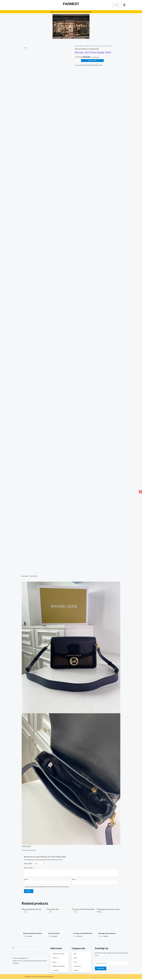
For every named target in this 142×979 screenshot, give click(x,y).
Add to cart (92, 60)
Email (74, 879)
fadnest (71, 4)
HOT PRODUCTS (84, 49)
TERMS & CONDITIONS (58, 966)
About (75, 958)
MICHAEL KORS (87, 46)
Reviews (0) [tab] (33, 576)
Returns (54, 962)
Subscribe (100, 968)
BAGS (80, 46)
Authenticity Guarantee (58, 953)
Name (26, 879)
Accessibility (55, 970)
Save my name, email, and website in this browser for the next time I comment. (47, 886)
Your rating (28, 863)
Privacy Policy (77, 966)
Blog (75, 953)
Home (76, 46)
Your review (28, 868)
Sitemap (76, 970)
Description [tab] (25, 576)
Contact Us (55, 958)
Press (75, 962)
